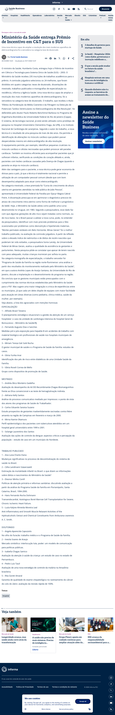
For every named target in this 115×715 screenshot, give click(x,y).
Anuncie (105, 9)
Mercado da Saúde (68, 17)
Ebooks (77, 15)
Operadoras (37, 15)
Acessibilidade (7, 687)
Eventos (5, 15)
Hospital (6, 596)
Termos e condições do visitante (64, 687)
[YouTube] (74, 9)
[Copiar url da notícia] (46, 58)
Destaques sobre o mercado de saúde (14, 32)
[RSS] (78, 9)
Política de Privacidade (25, 687)
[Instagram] (54, 9)
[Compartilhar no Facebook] (68, 58)
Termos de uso (43, 687)
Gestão (59, 15)
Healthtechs (25, 15)
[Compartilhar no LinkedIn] (55, 58)
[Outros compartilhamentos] (73, 58)
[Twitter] (64, 9)
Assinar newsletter (93, 141)
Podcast (102, 15)
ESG (84, 15)
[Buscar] (85, 9)
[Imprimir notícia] (50, 58)
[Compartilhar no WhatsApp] (64, 58)
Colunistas (93, 15)
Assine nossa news (110, 17)
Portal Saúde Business (19, 57)
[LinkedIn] (69, 9)
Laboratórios (49, 15)
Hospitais (14, 15)
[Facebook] (59, 9)
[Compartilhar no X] (59, 58)
